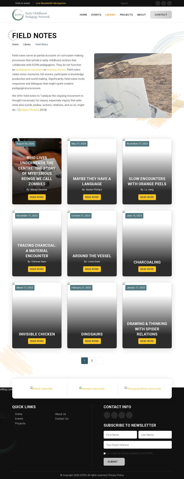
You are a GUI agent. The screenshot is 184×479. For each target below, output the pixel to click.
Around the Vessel (92, 256)
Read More (37, 197)
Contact (161, 14)
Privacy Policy (116, 475)
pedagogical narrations (29, 69)
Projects (126, 14)
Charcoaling (147, 262)
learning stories (56, 69)
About (141, 14)
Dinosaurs (92, 334)
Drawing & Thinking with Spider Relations (147, 329)
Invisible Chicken (37, 334)
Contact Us (61, 418)
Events (96, 14)
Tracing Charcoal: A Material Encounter (36, 250)
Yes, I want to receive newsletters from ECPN (129, 453)
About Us (60, 414)
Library (110, 14)
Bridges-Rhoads (29, 109)
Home (83, 14)
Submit (113, 461)
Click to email (22, 3)
